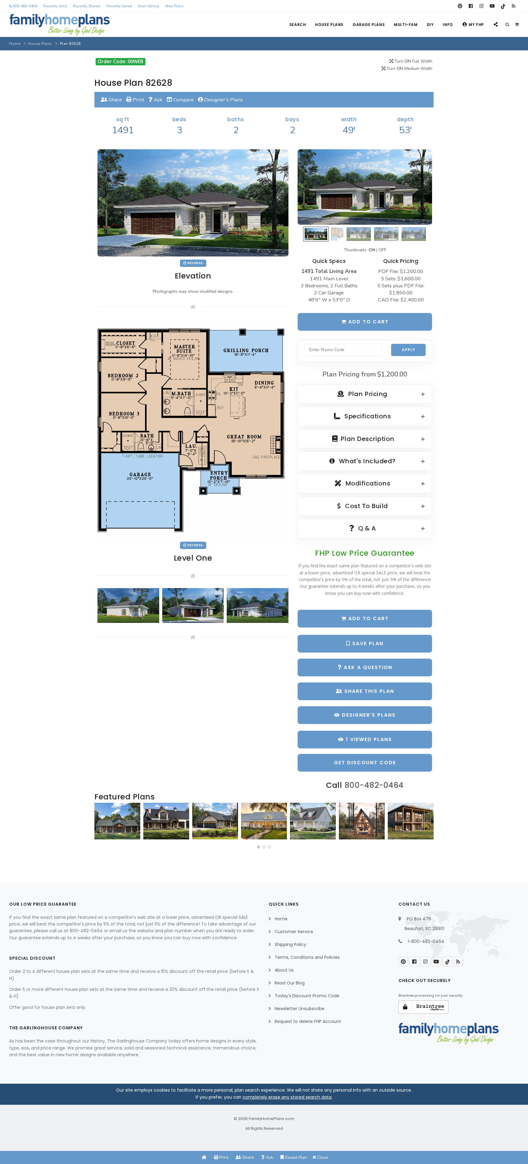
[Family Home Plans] (59, 25)
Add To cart (367, 618)
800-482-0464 (24, 6)
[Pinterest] (460, 6)
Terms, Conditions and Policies (307, 957)
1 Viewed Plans (368, 739)
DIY (430, 24)
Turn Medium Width (408, 68)
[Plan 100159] (362, 821)
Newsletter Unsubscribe (299, 1009)
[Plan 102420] (215, 821)
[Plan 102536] (166, 821)
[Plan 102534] (411, 821)
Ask (157, 99)
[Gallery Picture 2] (193, 605)
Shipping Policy (290, 944)
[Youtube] (492, 6)
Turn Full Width (412, 61)
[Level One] (192, 428)
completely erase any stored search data (287, 1097)
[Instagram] (481, 6)
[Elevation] (365, 187)
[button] (258, 847)
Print (137, 99)
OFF (382, 250)
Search (297, 24)
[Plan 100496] (313, 821)
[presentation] (100, 823)
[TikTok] (502, 6)
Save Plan (366, 643)
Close (322, 1157)
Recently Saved (119, 6)
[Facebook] (470, 6)
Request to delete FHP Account (308, 1021)
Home (14, 43)
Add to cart (367, 321)
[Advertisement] (192, 702)
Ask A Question (367, 667)
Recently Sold (55, 6)
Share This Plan (368, 691)
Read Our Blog (290, 983)
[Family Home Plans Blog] (513, 6)
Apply (408, 349)
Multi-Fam (405, 24)
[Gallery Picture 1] (128, 605)
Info (448, 24)
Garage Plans (369, 24)
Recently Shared (86, 6)
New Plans (174, 6)
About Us (284, 970)
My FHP (476, 24)
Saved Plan (295, 1157)
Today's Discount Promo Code (307, 996)
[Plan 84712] (117, 821)
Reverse (195, 263)
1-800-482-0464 (426, 941)
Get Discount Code (365, 762)
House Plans (329, 24)
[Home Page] (204, 1157)
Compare (183, 99)
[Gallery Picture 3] (257, 605)
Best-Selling (148, 6)
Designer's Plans (223, 99)
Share (114, 99)
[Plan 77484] (264, 821)
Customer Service (294, 932)
